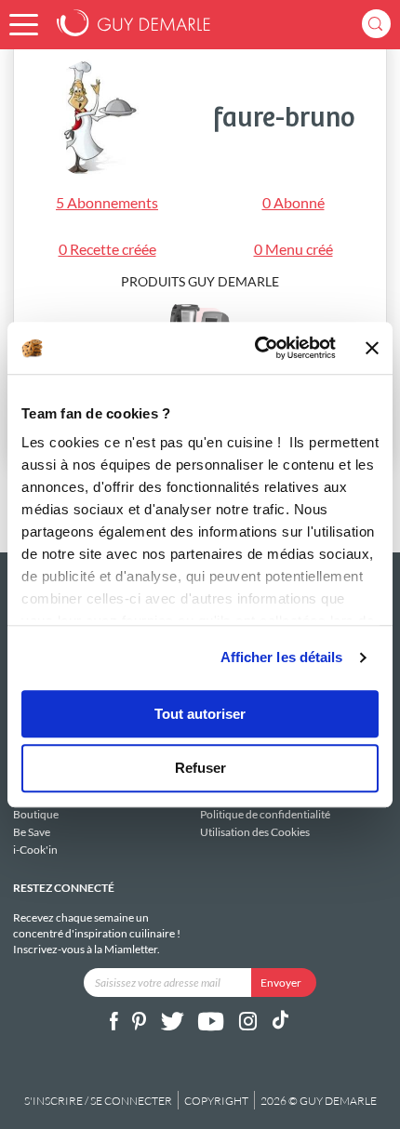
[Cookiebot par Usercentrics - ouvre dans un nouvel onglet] (256, 348)
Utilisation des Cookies (255, 831)
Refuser (200, 769)
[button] (23, 24)
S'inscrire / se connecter (98, 1101)
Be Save (31, 832)
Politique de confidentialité (265, 814)
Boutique (36, 814)
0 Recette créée (107, 249)
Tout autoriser (200, 714)
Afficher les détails (281, 657)
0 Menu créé (293, 249)
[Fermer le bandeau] (372, 347)
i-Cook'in (35, 849)
